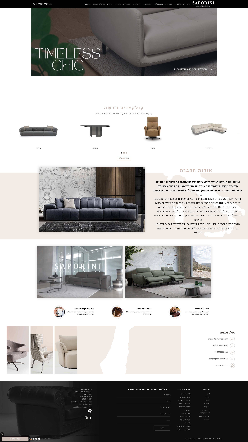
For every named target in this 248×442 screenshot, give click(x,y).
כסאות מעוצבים (184, 407)
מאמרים (207, 403)
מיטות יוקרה (186, 413)
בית (188, 4)
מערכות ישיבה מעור (183, 426)
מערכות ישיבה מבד (183, 429)
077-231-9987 (42, 4)
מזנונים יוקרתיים (184, 400)
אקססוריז (128, 4)
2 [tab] (124, 153)
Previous (238, 133)
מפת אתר (207, 419)
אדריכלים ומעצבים (99, 4)
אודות (208, 397)
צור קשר (87, 4)
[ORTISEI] (209, 133)
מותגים (118, 4)
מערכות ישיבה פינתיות (185, 421)
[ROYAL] (38, 133)
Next (10, 133)
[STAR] (152, 133)
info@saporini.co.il (216, 358)
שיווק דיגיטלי (46, 438)
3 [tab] (121, 153)
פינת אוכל (148, 4)
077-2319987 (218, 345)
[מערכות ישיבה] (203, 4)
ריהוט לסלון (159, 4)
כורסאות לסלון (185, 397)
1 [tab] (126, 153)
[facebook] (90, 417)
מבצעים (109, 4)
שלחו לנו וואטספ (222, 365)
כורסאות (169, 4)
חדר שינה (138, 4)
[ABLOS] (95, 133)
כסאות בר (187, 410)
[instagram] (85, 417)
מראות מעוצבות (185, 416)
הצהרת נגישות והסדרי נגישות (205, 411)
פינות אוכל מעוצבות (183, 403)
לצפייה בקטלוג (124, 158)
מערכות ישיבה (180, 4)
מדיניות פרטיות (204, 416)
